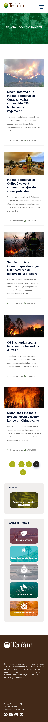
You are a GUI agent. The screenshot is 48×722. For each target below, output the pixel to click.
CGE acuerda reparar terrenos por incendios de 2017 (23, 346)
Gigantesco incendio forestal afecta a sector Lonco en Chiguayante (23, 416)
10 (23, 472)
